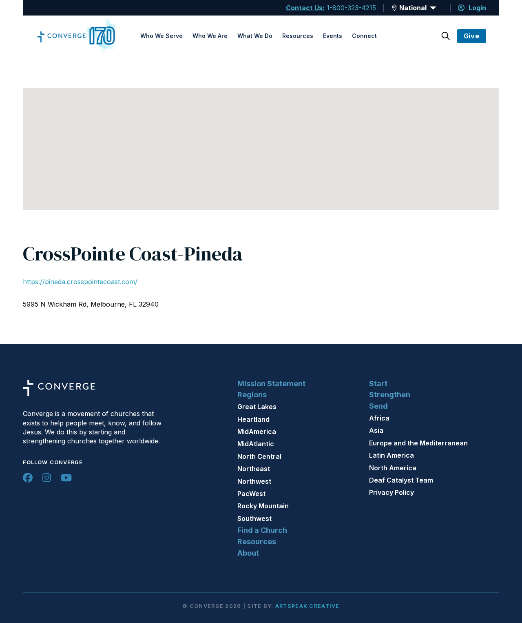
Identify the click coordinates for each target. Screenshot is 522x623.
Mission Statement (271, 383)
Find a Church (262, 530)
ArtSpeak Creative (307, 606)
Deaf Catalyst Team (401, 480)
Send (378, 406)
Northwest (254, 481)
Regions (252, 394)
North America (392, 468)
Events (332, 35)
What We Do (254, 35)
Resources (297, 35)
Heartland (253, 419)
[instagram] (46, 478)
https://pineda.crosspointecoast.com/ (80, 282)
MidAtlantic (255, 444)
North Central (259, 456)
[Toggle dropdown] (394, 7)
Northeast (253, 469)
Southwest (254, 518)
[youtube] (66, 478)
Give (472, 36)
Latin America (391, 455)
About (248, 553)
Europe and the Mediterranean (418, 443)
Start (378, 383)
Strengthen (389, 394)
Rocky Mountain (263, 506)
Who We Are (210, 35)
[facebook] (28, 478)
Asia (376, 430)
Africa (379, 418)
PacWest (251, 494)
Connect (364, 35)
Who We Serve (161, 35)
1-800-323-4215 (351, 8)
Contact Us (304, 8)
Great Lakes (256, 407)
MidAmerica (256, 431)
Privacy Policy (391, 492)
